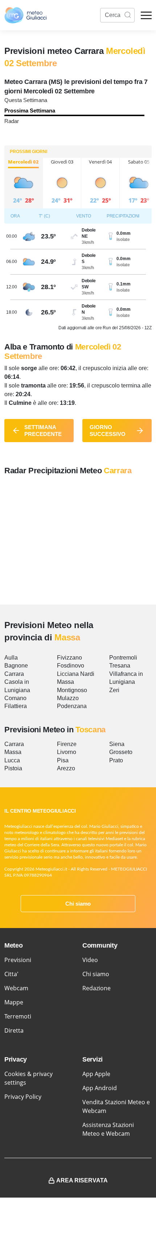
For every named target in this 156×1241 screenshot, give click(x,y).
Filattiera (15, 706)
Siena (116, 744)
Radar (11, 121)
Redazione (96, 988)
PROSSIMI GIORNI (28, 151)
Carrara (14, 674)
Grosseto (120, 752)
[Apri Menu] (146, 15)
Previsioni (17, 960)
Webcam (16, 988)
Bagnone (16, 665)
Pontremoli (123, 658)
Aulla (11, 658)
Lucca (12, 760)
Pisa (63, 760)
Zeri (114, 690)
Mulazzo (68, 698)
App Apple (96, 1074)
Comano (15, 698)
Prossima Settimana (29, 110)
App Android (99, 1088)
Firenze (67, 744)
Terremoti (17, 1016)
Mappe (13, 1002)
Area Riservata (82, 1180)
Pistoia (13, 768)
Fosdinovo (70, 665)
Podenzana (72, 706)
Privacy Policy (22, 1097)
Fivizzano (69, 658)
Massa (65, 682)
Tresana (119, 665)
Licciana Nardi (75, 674)
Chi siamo (78, 904)
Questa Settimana (25, 100)
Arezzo (66, 768)
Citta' (11, 974)
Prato (116, 760)
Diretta (14, 1030)
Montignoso (72, 690)
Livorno (66, 752)
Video (90, 960)
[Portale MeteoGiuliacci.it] (25, 15)
